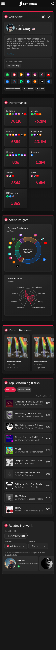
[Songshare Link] (49, 16)
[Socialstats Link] (43, 16)
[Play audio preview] (9, 403)
